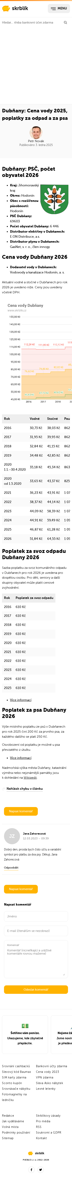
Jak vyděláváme (13, 1121)
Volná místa (10, 1127)
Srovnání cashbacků (16, 1066)
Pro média (43, 1121)
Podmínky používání (16, 1132)
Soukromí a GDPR (48, 1132)
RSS (38, 1127)
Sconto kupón (12, 1083)
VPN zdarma (44, 1077)
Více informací (20, 700)
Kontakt (41, 1138)
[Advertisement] (36, 66)
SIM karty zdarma (14, 1077)
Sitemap (7, 1138)
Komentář (13, 945)
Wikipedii (30, 777)
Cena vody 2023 (47, 1071)
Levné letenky (46, 1088)
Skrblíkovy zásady (48, 1115)
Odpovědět (11, 867)
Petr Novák (36, 141)
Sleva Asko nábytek (49, 1083)
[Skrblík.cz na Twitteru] (40, 1170)
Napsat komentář (21, 811)
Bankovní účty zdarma (51, 1066)
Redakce (8, 1115)
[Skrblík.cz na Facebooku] (31, 1170)
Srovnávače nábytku (16, 1088)
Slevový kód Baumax (16, 1071)
